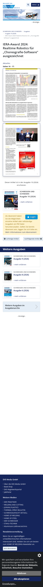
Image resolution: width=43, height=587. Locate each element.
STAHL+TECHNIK (10, 523)
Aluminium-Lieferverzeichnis (15, 526)
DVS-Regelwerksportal (13, 489)
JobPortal (7, 492)
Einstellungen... (9, 583)
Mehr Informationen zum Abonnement (20, 232)
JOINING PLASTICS (11, 507)
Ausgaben (27, 31)
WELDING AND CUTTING (13, 505)
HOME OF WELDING (12, 515)
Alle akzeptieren (21, 579)
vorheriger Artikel (12, 239)
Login (33, 216)
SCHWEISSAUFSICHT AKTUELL (15, 513)
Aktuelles (6, 63)
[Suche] (28, 5)
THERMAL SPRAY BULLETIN (14, 510)
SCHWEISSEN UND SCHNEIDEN (12, 31)
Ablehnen (21, 573)
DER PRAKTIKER (10, 502)
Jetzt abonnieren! (10, 548)
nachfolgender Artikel (32, 239)
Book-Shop (8, 487)
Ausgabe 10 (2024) (10, 33)
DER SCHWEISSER (11, 521)
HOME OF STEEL (10, 518)
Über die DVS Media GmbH (15, 484)
